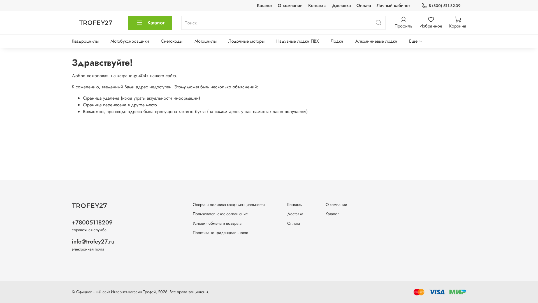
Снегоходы (171, 41)
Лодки (337, 41)
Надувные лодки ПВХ (297, 41)
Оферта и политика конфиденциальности (229, 204)
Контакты (317, 5)
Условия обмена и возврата (217, 223)
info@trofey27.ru (93, 241)
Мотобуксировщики (129, 41)
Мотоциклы (205, 41)
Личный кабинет (393, 5)
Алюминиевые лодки (376, 41)
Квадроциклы (85, 41)
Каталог (264, 5)
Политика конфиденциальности (220, 232)
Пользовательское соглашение (220, 214)
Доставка (341, 5)
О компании (290, 5)
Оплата (363, 5)
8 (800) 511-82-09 (445, 5)
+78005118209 (92, 222)
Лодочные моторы (246, 41)
